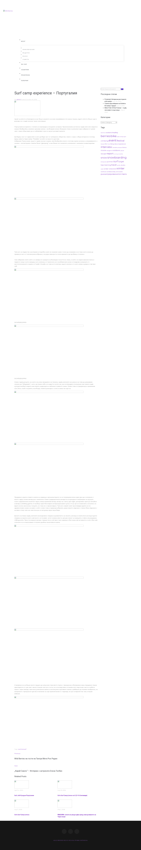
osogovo (109, 150)
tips (102, 165)
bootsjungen (123, 136)
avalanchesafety (112, 132)
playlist (122, 150)
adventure (103, 132)
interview (106, 147)
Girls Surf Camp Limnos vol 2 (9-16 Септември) (72, 795)
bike (114, 136)
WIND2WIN (112, 169)
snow (104, 157)
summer (21, 749)
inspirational (122, 144)
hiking (112, 144)
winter (120, 168)
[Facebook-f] (64, 831)
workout (103, 171)
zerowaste (119, 171)
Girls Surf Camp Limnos (21, 814)
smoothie (120, 154)
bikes (118, 136)
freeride (103, 144)
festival (120, 140)
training (107, 165)
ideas (116, 144)
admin (18, 99)
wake (102, 169)
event (112, 140)
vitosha (123, 165)
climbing (104, 141)
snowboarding (117, 157)
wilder (106, 169)
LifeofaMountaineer (117, 147)
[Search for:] (111, 89)
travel (114, 165)
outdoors (116, 150)
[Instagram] (70, 831)
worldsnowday (111, 171)
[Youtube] (76, 831)
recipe (103, 154)
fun (106, 144)
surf (25, 749)
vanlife (118, 165)
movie (103, 150)
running (116, 154)
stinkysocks (103, 161)
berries (105, 136)
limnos (124, 147)
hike (109, 144)
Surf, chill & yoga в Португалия (24, 795)
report (109, 153)
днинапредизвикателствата (114, 174)
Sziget (121, 161)
